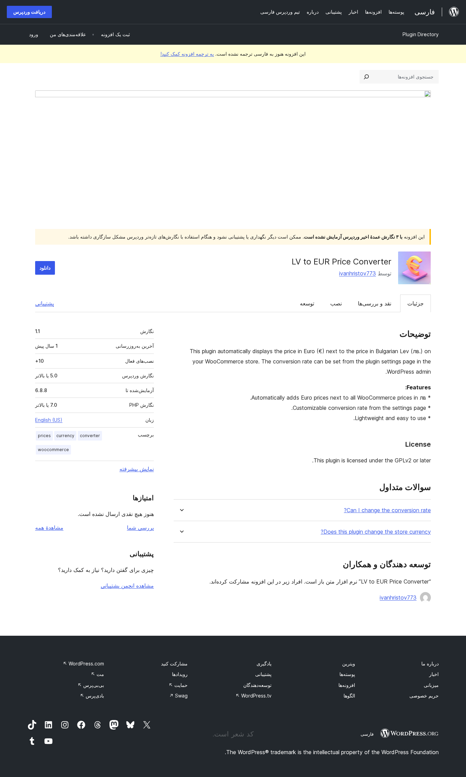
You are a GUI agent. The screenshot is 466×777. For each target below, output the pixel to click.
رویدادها (180, 674)
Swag (178, 696)
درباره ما (430, 663)
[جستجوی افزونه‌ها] (366, 77)
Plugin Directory (421, 34)
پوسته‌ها (347, 674)
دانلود (45, 268)
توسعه (307, 303)
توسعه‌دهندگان (257, 685)
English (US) (48, 420)
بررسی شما (140, 527)
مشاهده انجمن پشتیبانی (127, 585)
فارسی (367, 734)
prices (44, 435)
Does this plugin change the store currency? (376, 532)
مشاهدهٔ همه (49, 527)
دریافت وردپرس (29, 12)
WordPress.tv (253, 696)
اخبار (434, 674)
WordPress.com (83, 663)
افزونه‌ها (346, 685)
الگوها (349, 696)
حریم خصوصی (424, 696)
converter (90, 435)
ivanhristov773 (357, 273)
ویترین (348, 663)
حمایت (178, 685)
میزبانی (431, 685)
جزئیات (415, 303)
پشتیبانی (44, 303)
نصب (336, 303)
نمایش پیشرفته (136, 468)
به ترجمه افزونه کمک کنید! (187, 54)
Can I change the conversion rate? (387, 510)
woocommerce (53, 449)
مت (97, 674)
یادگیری (264, 663)
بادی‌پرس (92, 696)
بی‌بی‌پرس (90, 685)
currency (65, 435)
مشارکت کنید (174, 663)
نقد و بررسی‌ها (374, 303)
